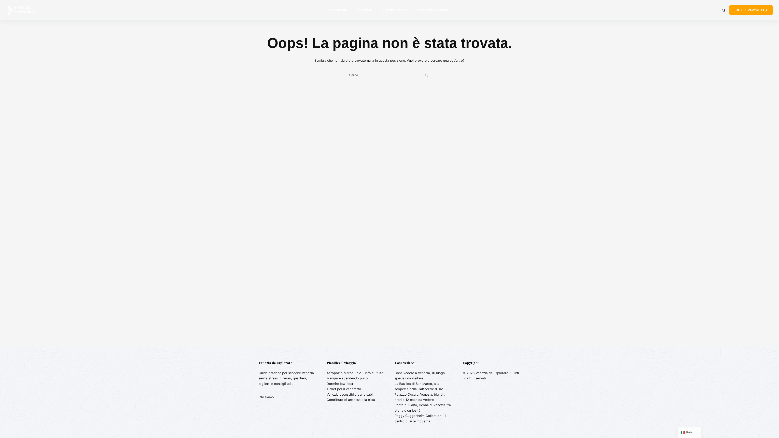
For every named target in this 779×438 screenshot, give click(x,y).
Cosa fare (364, 10)
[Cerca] (723, 10)
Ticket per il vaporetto (344, 389)
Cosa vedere (337, 10)
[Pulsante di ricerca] (426, 75)
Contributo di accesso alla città (351, 400)
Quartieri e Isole (394, 10)
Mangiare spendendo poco (347, 378)
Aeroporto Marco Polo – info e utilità (355, 373)
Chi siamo (266, 397)
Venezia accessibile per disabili (350, 394)
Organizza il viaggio (432, 10)
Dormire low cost (340, 384)
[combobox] (385, 75)
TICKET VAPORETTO (751, 10)
